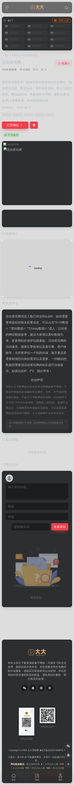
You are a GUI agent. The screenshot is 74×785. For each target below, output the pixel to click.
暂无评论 (12, 464)
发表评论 (60, 526)
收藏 (65, 63)
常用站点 (16, 55)
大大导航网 (33, 750)
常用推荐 (27, 55)
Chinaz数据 (37, 328)
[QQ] (32, 688)
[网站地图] (49, 688)
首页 (7, 55)
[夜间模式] (68, 764)
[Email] (41, 688)
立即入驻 (63, 20)
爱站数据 (17, 328)
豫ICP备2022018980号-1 (52, 750)
